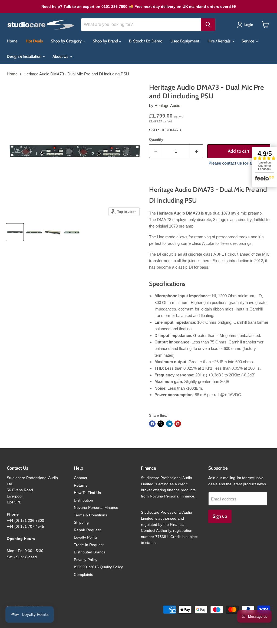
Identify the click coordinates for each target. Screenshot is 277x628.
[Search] (208, 24)
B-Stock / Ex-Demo (145, 41)
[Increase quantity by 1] (196, 151)
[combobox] (141, 24)
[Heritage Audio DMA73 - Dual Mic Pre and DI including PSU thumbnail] (15, 232)
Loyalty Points (86, 537)
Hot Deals (34, 41)
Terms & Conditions (90, 515)
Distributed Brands (89, 552)
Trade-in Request (89, 545)
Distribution (83, 500)
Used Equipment (184, 41)
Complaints (83, 574)
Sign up (220, 516)
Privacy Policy (85, 559)
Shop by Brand (106, 41)
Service (248, 41)
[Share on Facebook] (152, 423)
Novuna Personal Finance (96, 507)
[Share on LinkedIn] (169, 423)
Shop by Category (67, 41)
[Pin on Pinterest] (177, 423)
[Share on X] (160, 423)
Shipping (81, 522)
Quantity (156, 140)
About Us (60, 56)
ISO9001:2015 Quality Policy (98, 567)
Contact (80, 478)
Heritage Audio (167, 105)
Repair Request (87, 530)
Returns (80, 485)
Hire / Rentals (219, 41)
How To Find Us (87, 492)
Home (12, 41)
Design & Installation (24, 56)
